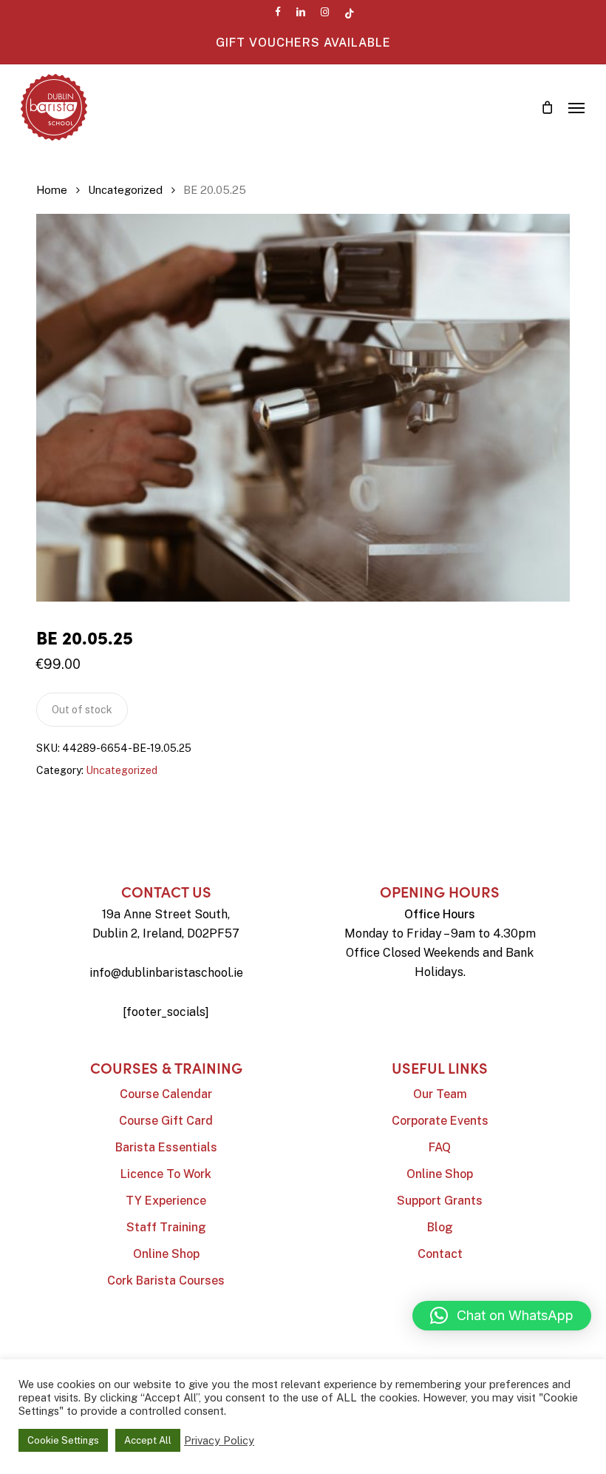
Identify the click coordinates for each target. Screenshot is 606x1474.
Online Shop (166, 1254)
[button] (576, 107)
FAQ (440, 1147)
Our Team (440, 1094)
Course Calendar (166, 1094)
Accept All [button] (147, 1440)
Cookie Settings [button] (63, 1440)
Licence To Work (165, 1174)
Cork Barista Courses (166, 1280)
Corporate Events (440, 1121)
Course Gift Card (166, 1121)
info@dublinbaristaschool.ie (166, 973)
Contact (440, 1254)
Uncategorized (125, 190)
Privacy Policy (219, 1440)
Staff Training (166, 1227)
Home (51, 190)
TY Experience (166, 1201)
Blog (440, 1227)
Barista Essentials (166, 1147)
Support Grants (440, 1201)
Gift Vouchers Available (303, 43)
